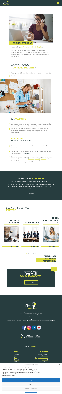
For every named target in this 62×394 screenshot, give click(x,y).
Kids (15, 356)
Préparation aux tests (41, 358)
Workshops (32, 222)
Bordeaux (31, 159)
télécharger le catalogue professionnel (49, 258)
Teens (15, 358)
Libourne (43, 159)
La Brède (37, 159)
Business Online (43, 362)
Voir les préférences (31, 388)
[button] (59, 365)
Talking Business (13, 221)
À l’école (16, 354)
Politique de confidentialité (31, 392)
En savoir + (14, 246)
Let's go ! (31, 282)
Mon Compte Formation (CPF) (42, 181)
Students (16, 360)
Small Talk (45, 360)
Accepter (31, 380)
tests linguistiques (51, 220)
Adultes (16, 362)
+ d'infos (31, 194)
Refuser (31, 384)
